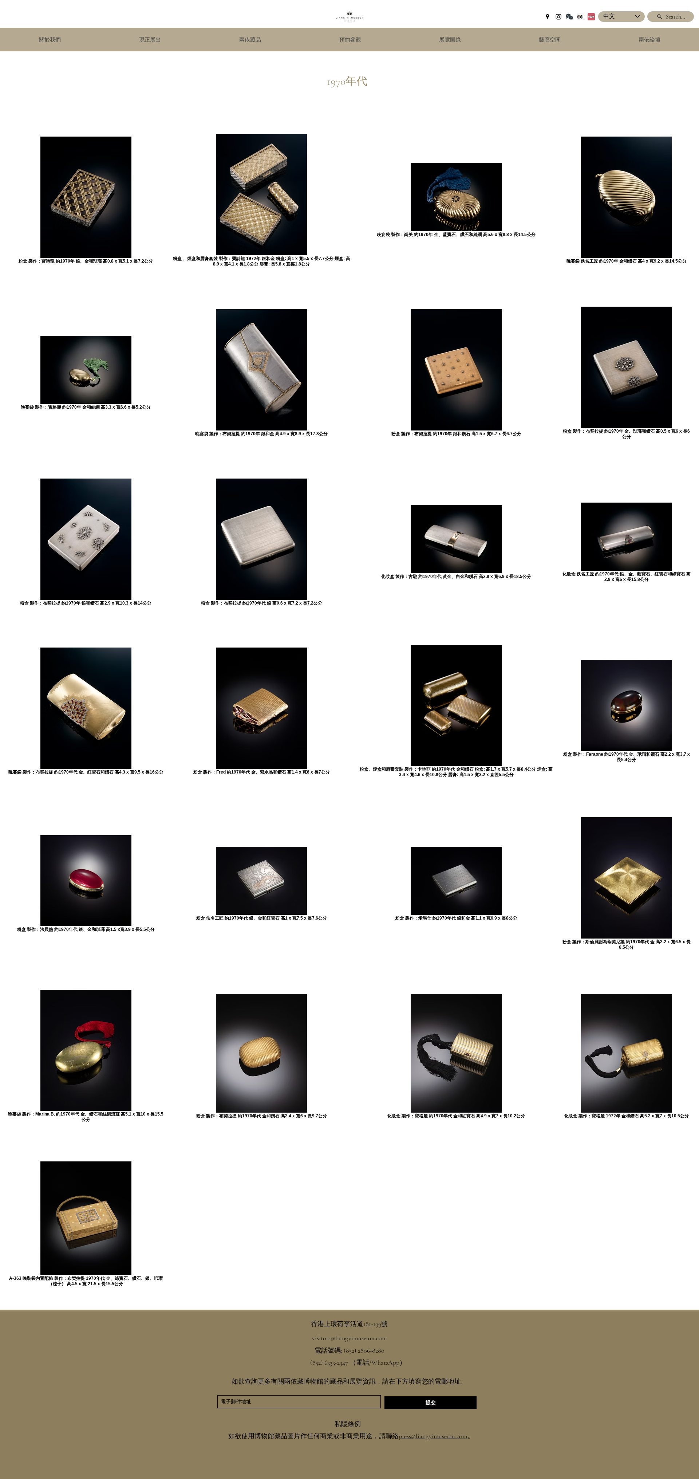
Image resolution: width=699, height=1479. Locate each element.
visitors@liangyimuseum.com (349, 1338)
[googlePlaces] (547, 16)
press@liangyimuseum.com (433, 1436)
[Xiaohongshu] (591, 16)
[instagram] (558, 16)
